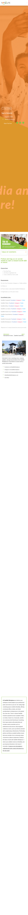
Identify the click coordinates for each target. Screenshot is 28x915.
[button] (17, 123)
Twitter (23, 300)
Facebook (13, 300)
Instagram (18, 300)
